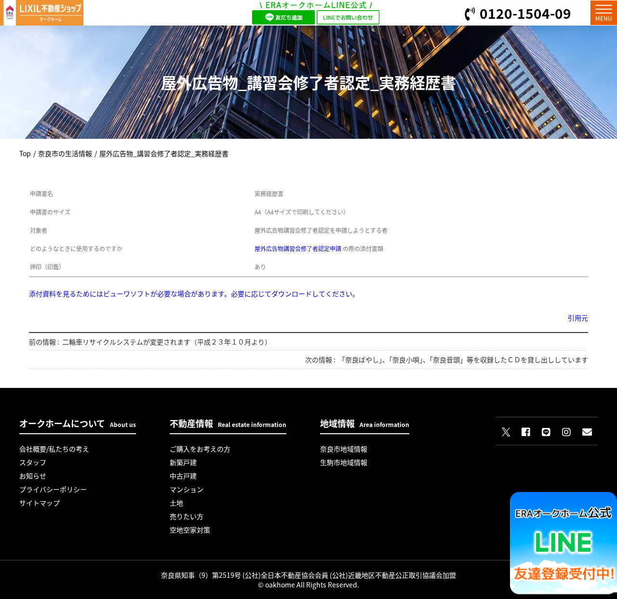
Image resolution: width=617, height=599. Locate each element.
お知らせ (32, 475)
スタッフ (32, 462)
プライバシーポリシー (53, 489)
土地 (176, 502)
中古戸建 (183, 475)
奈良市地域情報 (343, 448)
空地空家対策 (190, 529)
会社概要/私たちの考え (54, 448)
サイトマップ (39, 502)
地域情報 (364, 423)
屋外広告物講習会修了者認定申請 (298, 248)
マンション (186, 489)
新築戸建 (183, 462)
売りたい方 (186, 516)
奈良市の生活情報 (65, 153)
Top (25, 153)
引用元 (578, 317)
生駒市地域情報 (343, 462)
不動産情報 (228, 423)
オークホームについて (77, 423)
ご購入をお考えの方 (200, 448)
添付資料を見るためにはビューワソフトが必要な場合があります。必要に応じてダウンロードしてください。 (194, 293)
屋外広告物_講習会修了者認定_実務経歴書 (163, 153)
